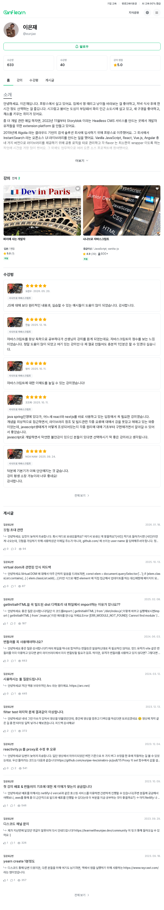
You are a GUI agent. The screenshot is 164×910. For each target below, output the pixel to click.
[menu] (157, 12)
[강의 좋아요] (77, 188)
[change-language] (147, 12)
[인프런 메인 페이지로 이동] (14, 12)
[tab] (8, 80)
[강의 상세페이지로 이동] (15, 288)
